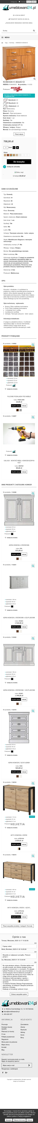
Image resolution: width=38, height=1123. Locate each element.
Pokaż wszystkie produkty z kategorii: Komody (17, 926)
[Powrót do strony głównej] (2, 42)
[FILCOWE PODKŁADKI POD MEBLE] (33, 345)
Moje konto (26, 1019)
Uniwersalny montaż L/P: (11, 125)
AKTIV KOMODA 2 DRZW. (19, 835)
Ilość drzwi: (7, 118)
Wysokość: (12, 103)
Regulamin (5, 1039)
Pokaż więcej (19, 134)
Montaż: (6, 129)
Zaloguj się (14, 2)
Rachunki (24, 1030)
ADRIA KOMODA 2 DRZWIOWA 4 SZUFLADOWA (19, 618)
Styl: (4, 109)
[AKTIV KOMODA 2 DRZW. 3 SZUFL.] (33, 856)
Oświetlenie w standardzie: (12, 122)
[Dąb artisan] (5, 155)
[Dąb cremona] (26, 155)
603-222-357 (8, 1014)
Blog (3, 1050)
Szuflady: (6, 120)
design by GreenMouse (19, 1081)
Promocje (5, 1024)
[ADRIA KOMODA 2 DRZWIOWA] (33, 493)
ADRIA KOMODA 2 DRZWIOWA (19, 545)
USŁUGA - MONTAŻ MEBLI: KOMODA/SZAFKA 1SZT (19, 462)
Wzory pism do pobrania (9, 1042)
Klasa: (5, 111)
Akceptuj (8, 1120)
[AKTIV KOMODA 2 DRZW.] (33, 783)
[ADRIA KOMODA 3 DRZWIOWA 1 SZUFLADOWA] (33, 638)
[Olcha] (11, 155)
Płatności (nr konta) (8, 1031)
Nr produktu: (22, 84)
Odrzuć (29, 1120)
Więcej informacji (19, 1120)
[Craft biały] (20, 155)
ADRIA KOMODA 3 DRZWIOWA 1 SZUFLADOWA (19, 690)
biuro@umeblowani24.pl (11, 1011)
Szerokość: (12, 100)
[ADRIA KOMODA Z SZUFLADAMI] (33, 711)
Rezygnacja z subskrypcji (10, 1069)
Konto (22, 1035)
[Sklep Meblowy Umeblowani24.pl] (19, 7)
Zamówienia (24, 1024)
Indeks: (6, 84)
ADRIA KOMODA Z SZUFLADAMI (19, 763)
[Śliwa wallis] (8, 155)
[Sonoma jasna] (17, 155)
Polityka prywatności (8, 1037)
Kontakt (4, 1047)
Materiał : (6, 113)
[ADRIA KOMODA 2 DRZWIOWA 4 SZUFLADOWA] (33, 566)
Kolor (6, 152)
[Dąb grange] (23, 155)
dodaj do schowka (13, 167)
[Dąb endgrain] (28, 155)
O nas (3, 1034)
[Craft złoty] (14, 155)
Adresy (23, 1032)
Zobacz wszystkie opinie (19, 994)
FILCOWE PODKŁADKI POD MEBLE (19, 396)
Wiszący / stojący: (9, 127)
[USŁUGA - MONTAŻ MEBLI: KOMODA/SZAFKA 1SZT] (33, 417)
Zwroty (23, 1027)
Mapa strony (6, 1045)
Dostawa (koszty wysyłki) (7, 1028)
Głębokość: (13, 106)
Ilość (10, 147)
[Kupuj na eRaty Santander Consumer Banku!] (19, 172)
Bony (22, 1037)
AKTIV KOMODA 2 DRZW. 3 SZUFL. (19, 908)
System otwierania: (9, 115)
